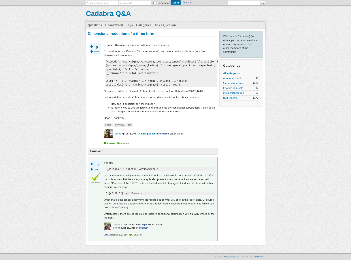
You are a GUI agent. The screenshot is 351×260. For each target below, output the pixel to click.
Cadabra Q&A (108, 13)
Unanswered (114, 25)
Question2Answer (231, 257)
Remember (163, 3)
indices (108, 125)
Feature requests (233, 87)
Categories (143, 25)
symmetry (119, 125)
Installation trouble (233, 92)
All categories (231, 73)
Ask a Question (165, 25)
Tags (129, 25)
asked (118, 133)
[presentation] (191, 91)
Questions (95, 25)
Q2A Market (260, 257)
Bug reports (230, 97)
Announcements (232, 78)
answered (118, 224)
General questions (233, 82)
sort (129, 125)
